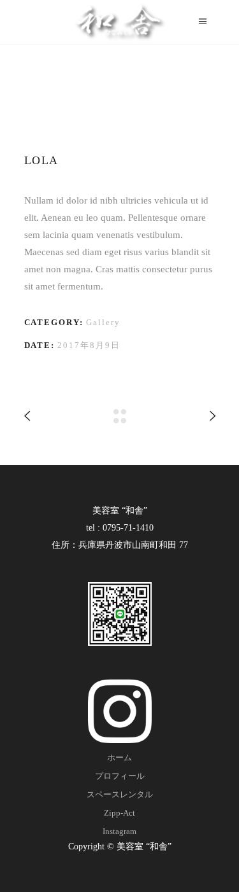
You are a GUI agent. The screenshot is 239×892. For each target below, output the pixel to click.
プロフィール (120, 776)
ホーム (119, 757)
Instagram (119, 831)
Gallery (103, 322)
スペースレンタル (120, 794)
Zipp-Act (119, 813)
